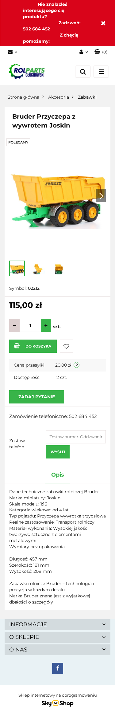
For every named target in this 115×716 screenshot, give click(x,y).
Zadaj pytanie (36, 396)
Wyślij (58, 452)
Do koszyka (38, 346)
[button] (100, 52)
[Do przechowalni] (66, 346)
